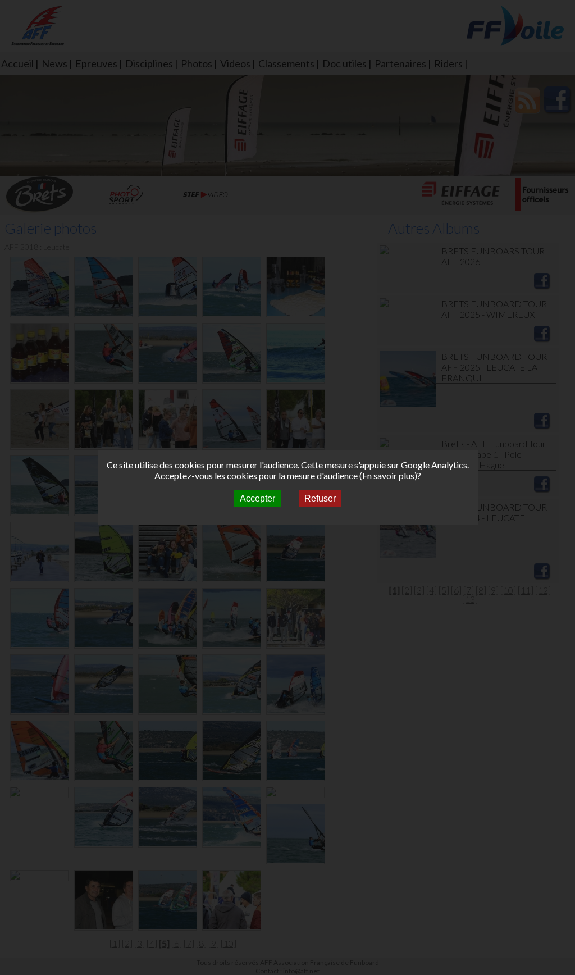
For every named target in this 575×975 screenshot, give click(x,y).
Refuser (320, 498)
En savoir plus (388, 475)
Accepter (257, 498)
